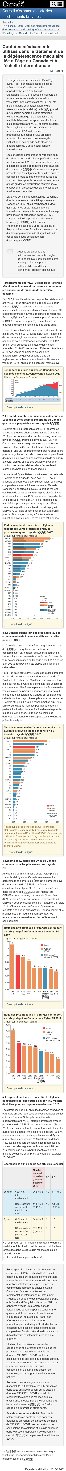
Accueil (6, 22)
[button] (57, 4)
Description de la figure (20, 407)
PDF (51, 71)
